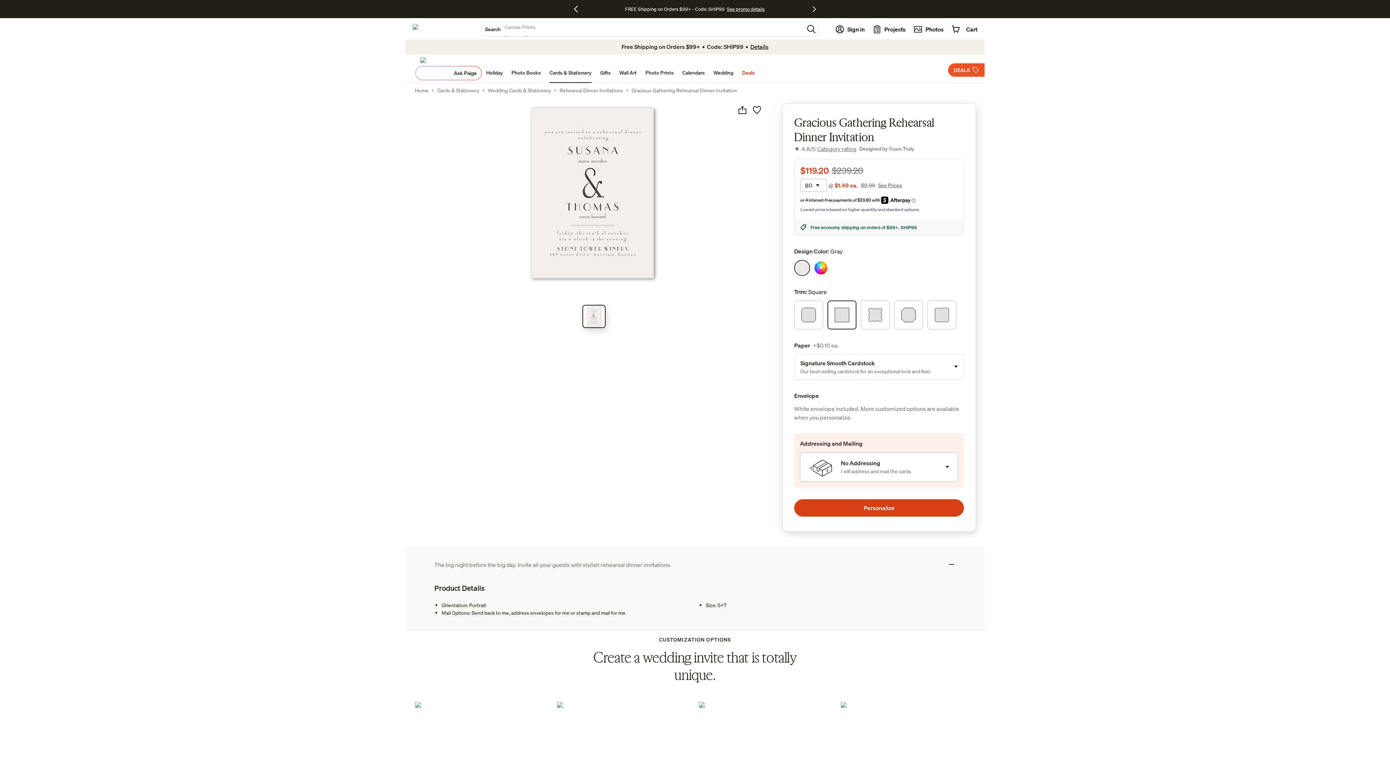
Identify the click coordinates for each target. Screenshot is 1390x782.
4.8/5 (828, 149)
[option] (802, 268)
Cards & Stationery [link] (458, 90)
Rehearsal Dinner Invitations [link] (591, 90)
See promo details (745, 9)
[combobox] (643, 29)
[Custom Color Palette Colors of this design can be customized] (820, 267)
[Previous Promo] (578, 9)
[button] (811, 29)
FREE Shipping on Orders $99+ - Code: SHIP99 (675, 9)
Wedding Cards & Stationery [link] (519, 90)
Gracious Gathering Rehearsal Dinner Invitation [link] (684, 90)
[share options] (742, 110)
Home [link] (422, 90)
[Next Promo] (814, 9)
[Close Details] (952, 564)
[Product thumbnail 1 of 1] (594, 316)
